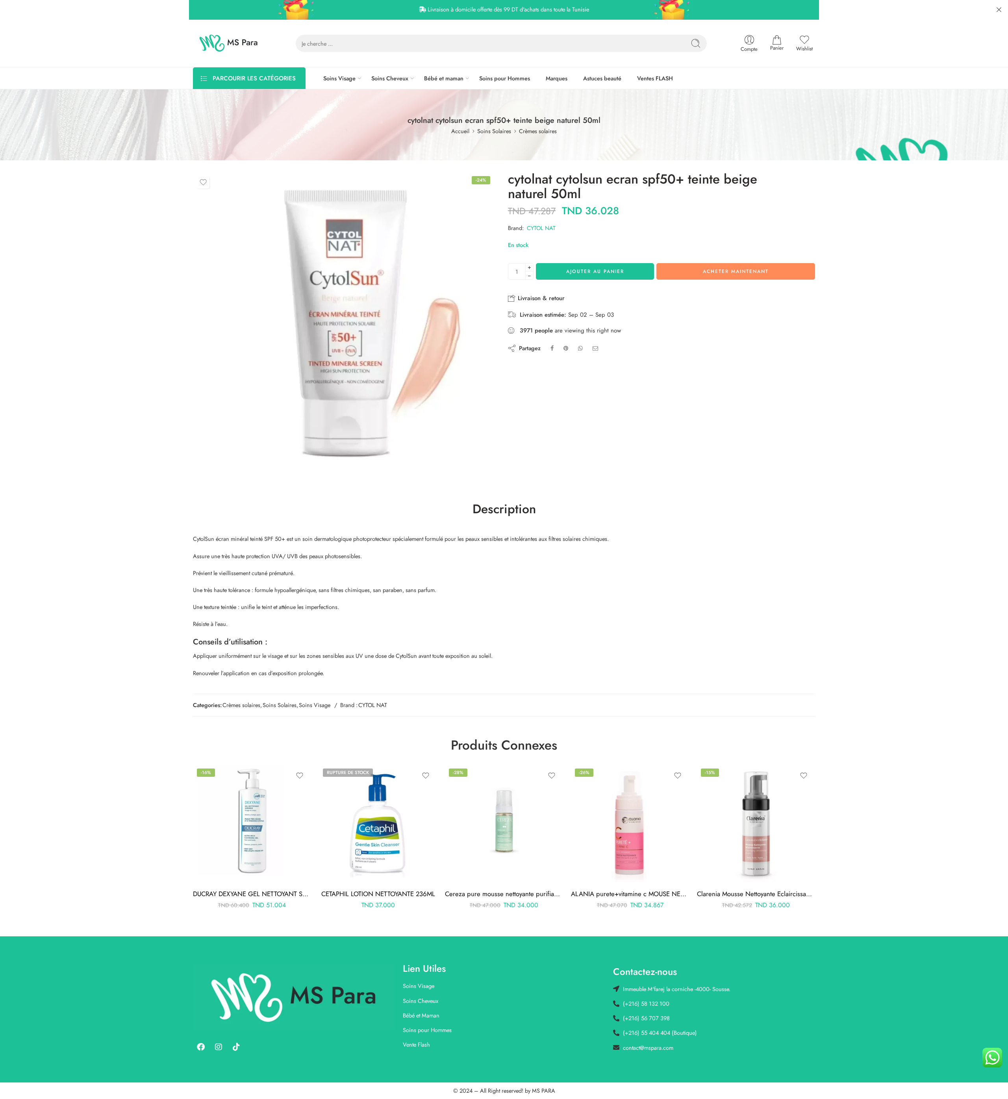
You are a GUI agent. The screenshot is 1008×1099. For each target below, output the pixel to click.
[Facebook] (201, 1047)
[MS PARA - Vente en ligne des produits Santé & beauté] (228, 43)
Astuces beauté (602, 78)
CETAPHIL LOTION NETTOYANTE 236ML (378, 894)
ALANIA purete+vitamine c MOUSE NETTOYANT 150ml (630, 894)
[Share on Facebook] (552, 348)
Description (504, 509)
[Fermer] (999, 10)
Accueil (460, 131)
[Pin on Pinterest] (565, 348)
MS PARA (543, 1090)
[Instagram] (218, 1047)
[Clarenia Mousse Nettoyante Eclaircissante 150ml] (756, 824)
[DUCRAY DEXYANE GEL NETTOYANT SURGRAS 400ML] (252, 824)
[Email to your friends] (595, 348)
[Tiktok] (236, 1047)
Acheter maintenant (736, 271)
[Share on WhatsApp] (580, 348)
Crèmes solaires (538, 131)
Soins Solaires (494, 131)
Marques (556, 78)
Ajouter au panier (595, 271)
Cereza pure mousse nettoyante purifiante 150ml (504, 894)
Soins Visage (339, 78)
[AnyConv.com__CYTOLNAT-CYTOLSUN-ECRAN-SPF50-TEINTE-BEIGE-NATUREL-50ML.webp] (343, 322)
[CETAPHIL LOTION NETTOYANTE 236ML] (378, 824)
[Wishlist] (203, 182)
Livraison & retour (540, 298)
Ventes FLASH (655, 78)
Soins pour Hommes (504, 78)
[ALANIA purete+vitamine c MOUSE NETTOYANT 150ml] (630, 824)
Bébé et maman (443, 78)
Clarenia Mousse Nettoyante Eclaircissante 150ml (756, 894)
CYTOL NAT (541, 228)
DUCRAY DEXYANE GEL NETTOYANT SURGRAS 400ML (252, 894)
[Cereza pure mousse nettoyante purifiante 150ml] (504, 824)
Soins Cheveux (389, 78)
